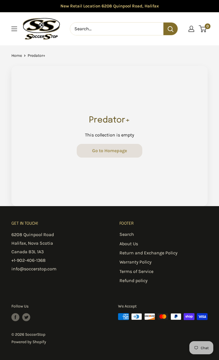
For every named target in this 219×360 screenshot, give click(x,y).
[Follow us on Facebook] (15, 317)
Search (126, 234)
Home (16, 55)
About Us (128, 243)
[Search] (170, 29)
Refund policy (133, 280)
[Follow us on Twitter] (26, 317)
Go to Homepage (109, 150)
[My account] (191, 29)
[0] (202, 28)
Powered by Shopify (28, 341)
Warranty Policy (135, 262)
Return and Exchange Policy (148, 253)
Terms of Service (136, 271)
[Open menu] (14, 29)
